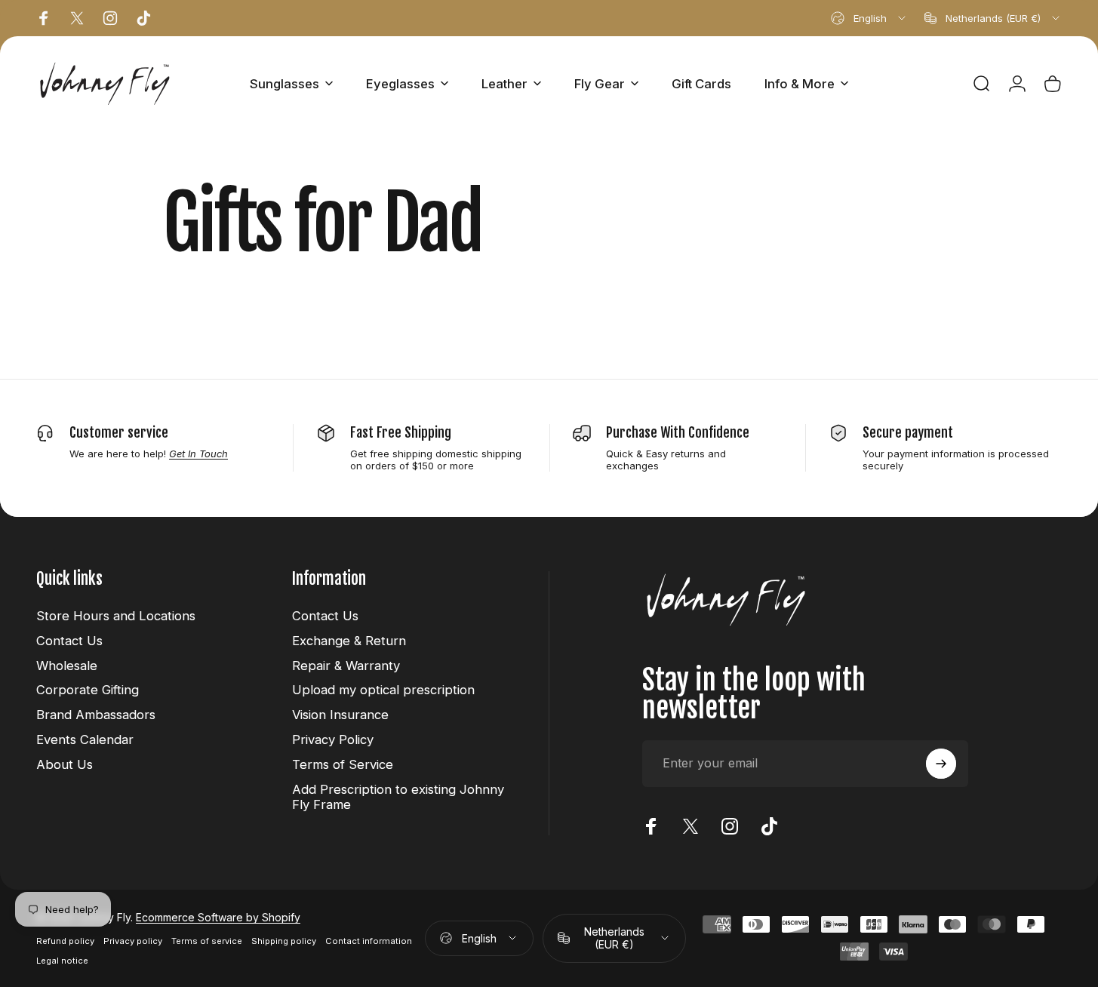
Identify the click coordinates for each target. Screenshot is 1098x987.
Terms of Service (342, 764)
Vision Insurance (340, 714)
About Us (64, 764)
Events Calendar (85, 739)
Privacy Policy (333, 739)
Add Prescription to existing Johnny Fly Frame (398, 797)
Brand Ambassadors (95, 714)
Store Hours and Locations (115, 615)
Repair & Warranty (346, 665)
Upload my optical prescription (383, 689)
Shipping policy (283, 941)
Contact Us (69, 640)
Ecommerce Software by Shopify (218, 917)
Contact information (368, 941)
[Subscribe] (941, 764)
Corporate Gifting (87, 689)
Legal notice (62, 960)
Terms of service (206, 941)
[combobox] (869, 18)
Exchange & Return (349, 640)
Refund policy (65, 941)
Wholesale (66, 665)
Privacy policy (132, 941)
